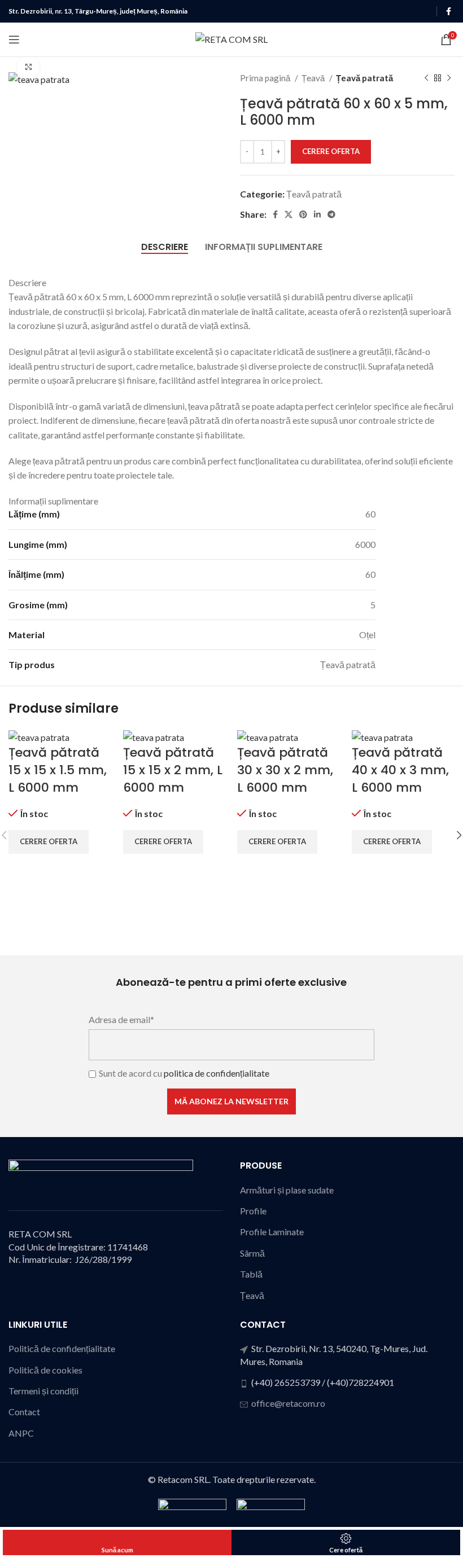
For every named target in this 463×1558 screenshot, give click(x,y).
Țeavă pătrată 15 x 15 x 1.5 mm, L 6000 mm (57, 770)
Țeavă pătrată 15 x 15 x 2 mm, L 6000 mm (172, 770)
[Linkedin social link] (317, 214)
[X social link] (288, 214)
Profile (253, 1210)
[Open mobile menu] (14, 39)
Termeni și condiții (43, 1390)
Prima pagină (266, 78)
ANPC (21, 1433)
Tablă (251, 1274)
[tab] (164, 246)
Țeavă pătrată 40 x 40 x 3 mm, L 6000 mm (400, 770)
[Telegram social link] (331, 214)
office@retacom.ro (288, 1403)
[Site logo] (231, 38)
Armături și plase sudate (287, 1189)
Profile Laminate (272, 1231)
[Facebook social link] (449, 11)
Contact (24, 1411)
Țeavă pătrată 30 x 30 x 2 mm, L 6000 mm (285, 770)
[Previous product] (426, 78)
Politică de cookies (45, 1369)
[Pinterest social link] (303, 214)
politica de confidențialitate (216, 1073)
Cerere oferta (331, 151)
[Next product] (449, 78)
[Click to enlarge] (28, 67)
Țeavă (314, 78)
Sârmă (252, 1253)
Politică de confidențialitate (61, 1348)
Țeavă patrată (364, 78)
